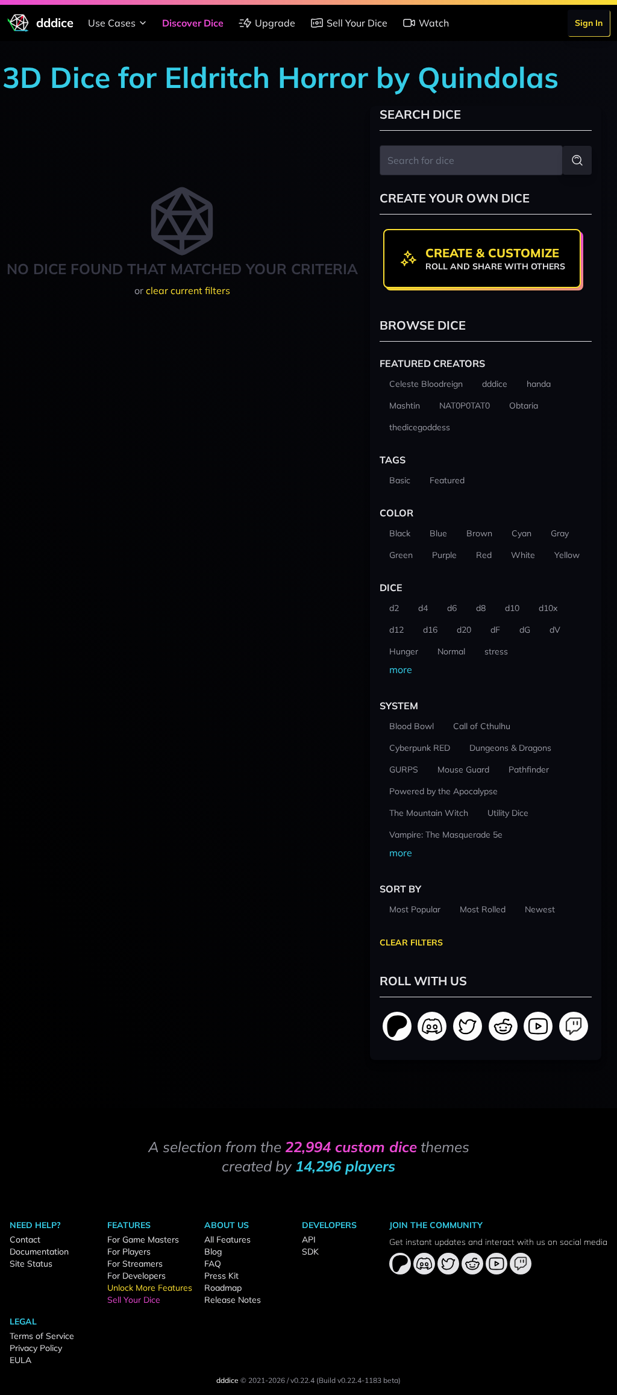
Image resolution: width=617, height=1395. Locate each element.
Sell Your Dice (357, 23)
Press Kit (221, 1275)
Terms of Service (42, 1336)
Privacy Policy (36, 1348)
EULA (20, 1360)
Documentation (39, 1251)
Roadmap (223, 1287)
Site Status (31, 1263)
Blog (213, 1251)
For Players (129, 1251)
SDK (310, 1251)
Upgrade (275, 23)
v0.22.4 (302, 1380)
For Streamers (135, 1263)
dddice (227, 1380)
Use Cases (112, 23)
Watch (434, 23)
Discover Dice (193, 23)
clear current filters (188, 290)
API (309, 1239)
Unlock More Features (149, 1287)
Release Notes (232, 1299)
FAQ (212, 1263)
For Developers (136, 1275)
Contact (25, 1239)
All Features (227, 1239)
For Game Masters (143, 1239)
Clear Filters (411, 942)
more (400, 669)
